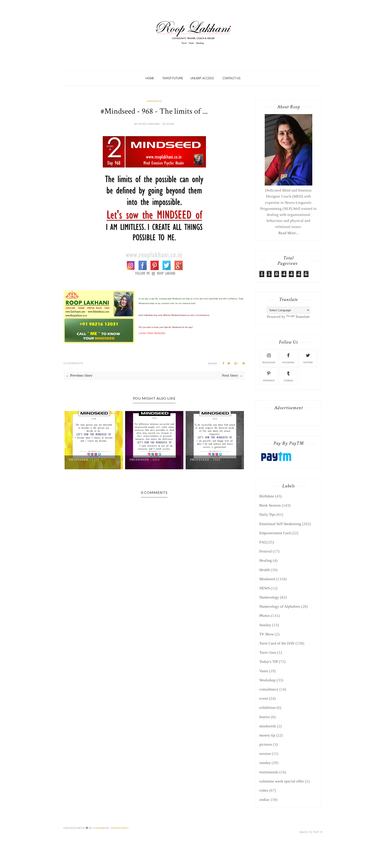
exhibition (267, 707)
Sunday (265, 625)
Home (149, 78)
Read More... (288, 233)
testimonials (269, 772)
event (263, 698)
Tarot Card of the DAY (277, 643)
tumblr (288, 380)
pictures (265, 744)
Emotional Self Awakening (280, 524)
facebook (288, 362)
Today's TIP (268, 661)
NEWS (264, 588)
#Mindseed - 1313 (145, 459)
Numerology (269, 597)
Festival (265, 551)
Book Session (270, 505)
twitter (308, 362)
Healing (265, 560)
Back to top (310, 832)
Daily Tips (267, 514)
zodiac (264, 799)
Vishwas (99, 828)
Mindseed (154, 101)
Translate (302, 317)
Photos (264, 616)
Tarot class (267, 652)
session (265, 753)
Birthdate (266, 496)
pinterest (269, 380)
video (263, 790)
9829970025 (120, 828)
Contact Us (231, 78)
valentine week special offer (281, 781)
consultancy (269, 689)
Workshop (267, 680)
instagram (268, 362)
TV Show (266, 634)
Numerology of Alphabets (279, 606)
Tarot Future (172, 78)
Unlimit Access (202, 78)
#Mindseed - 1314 (84, 459)
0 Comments (73, 363)
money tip (267, 735)
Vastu (263, 671)
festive (264, 717)
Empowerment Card (275, 533)
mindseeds (267, 726)
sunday (265, 763)
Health (264, 570)
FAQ (262, 542)
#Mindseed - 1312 (205, 459)
